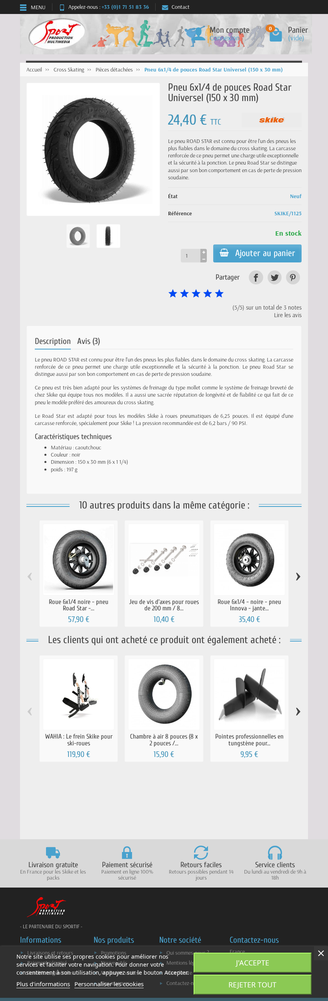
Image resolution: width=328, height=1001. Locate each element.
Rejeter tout (252, 984)
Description (53, 341)
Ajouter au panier (265, 253)
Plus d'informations (43, 984)
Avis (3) (88, 341)
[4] (207, 294)
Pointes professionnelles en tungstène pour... (249, 740)
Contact (181, 6)
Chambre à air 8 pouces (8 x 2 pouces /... (164, 740)
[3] (196, 294)
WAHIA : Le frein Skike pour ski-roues (78, 740)
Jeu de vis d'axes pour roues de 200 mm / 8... (164, 605)
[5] (219, 294)
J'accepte (252, 962)
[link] (256, 277)
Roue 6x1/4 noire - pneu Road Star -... (78, 605)
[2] (184, 294)
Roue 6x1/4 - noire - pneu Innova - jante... (249, 605)
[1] (173, 294)
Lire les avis (288, 315)
